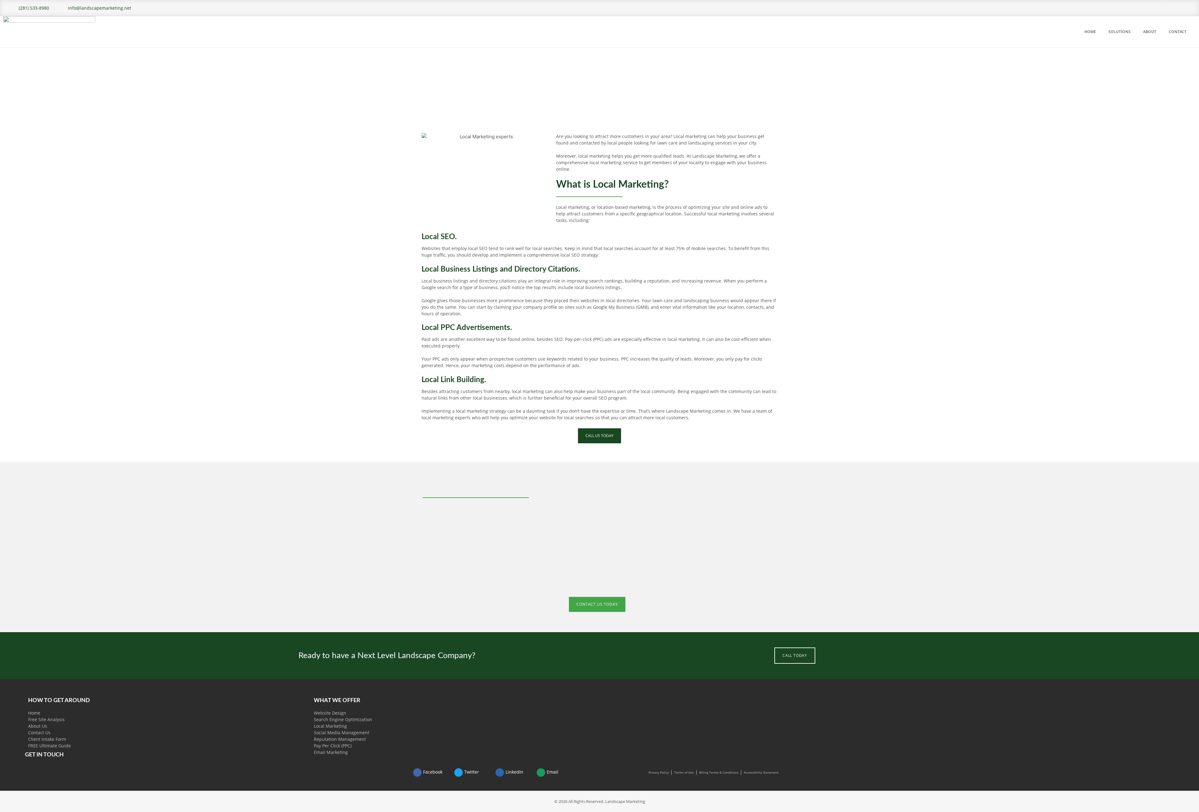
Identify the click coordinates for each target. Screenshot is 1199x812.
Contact (1178, 31)
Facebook (432, 772)
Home (1090, 31)
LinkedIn (514, 772)
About (1149, 31)
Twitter (471, 772)
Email (552, 772)
